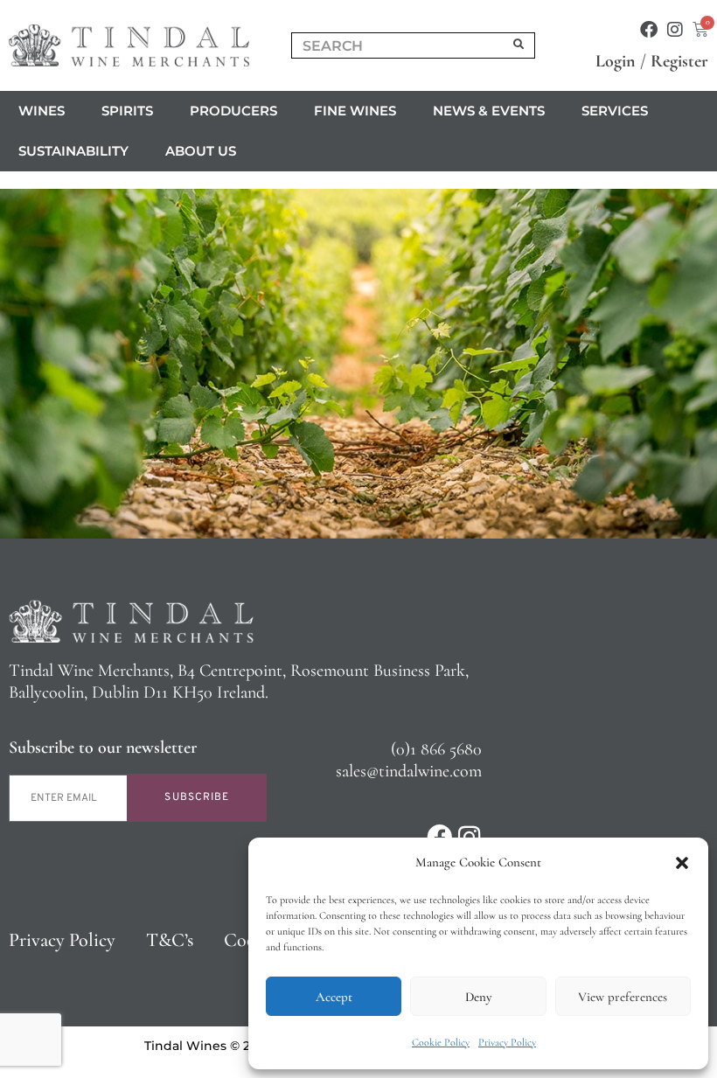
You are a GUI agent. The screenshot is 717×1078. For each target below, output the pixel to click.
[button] (682, 863)
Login (615, 61)
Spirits (127, 110)
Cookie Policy (441, 1042)
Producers (233, 110)
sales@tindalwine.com (409, 771)
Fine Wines (355, 110)
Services (614, 110)
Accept (334, 997)
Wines (41, 110)
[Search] (519, 45)
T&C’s (169, 939)
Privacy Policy (507, 1042)
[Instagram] (675, 29)
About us (200, 151)
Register (679, 61)
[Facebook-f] (649, 29)
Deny (478, 997)
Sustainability (73, 151)
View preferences (622, 997)
